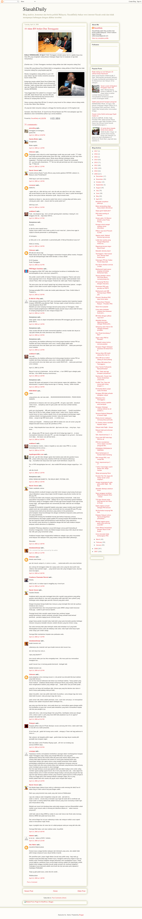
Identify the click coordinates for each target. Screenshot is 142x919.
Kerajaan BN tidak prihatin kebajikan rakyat (104, 394)
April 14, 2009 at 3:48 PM (36, 544)
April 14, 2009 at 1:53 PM (36, 207)
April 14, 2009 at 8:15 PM (36, 670)
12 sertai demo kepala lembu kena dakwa (108, 129)
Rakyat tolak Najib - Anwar (104, 427)
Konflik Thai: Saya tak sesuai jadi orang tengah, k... (103, 384)
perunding (32, 128)
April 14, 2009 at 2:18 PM (36, 324)
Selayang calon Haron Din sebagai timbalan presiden (104, 328)
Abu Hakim (32, 844)
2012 (96, 165)
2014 (96, 159)
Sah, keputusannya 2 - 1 (104, 434)
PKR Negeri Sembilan (36, 268)
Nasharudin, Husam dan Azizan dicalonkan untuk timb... (104, 377)
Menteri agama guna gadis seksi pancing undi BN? (103, 523)
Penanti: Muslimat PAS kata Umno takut (103, 298)
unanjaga (32, 751)
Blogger (81, 915)
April (97, 199)
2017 (96, 151)
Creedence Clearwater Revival (38, 577)
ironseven (32, 185)
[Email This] (51, 118)
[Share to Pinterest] (59, 118)
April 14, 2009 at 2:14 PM (36, 313)
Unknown (32, 152)
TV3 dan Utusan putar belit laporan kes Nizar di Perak (104, 501)
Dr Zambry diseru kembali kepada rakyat (104, 423)
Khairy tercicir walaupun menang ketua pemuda (104, 419)
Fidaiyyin (32, 723)
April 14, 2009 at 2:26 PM (36, 376)
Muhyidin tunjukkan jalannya (102, 202)
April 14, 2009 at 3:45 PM (36, 482)
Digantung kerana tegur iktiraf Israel (103, 247)
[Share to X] (55, 118)
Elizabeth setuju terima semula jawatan (103, 343)
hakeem (31, 835)
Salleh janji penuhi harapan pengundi (104, 102)
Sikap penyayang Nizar (103, 473)
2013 (96, 162)
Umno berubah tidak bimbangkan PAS (102, 535)
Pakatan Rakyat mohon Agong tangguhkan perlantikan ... (103, 516)
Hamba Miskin (33, 139)
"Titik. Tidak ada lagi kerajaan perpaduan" (103, 372)
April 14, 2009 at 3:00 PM (36, 439)
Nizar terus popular (102, 306)
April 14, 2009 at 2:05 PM (36, 294)
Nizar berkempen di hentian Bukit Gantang (104, 454)
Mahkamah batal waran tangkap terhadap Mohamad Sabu (103, 271)
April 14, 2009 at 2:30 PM (36, 387)
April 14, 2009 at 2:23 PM (36, 350)
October (99, 182)
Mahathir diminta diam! (103, 251)
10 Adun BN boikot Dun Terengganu (103, 363)
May (97, 196)
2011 (96, 168)
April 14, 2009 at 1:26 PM (36, 181)
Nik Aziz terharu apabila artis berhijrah (103, 403)
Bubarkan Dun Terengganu (100, 399)
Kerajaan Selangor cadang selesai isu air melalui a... (103, 408)
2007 (96, 551)
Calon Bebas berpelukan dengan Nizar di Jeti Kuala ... (104, 529)
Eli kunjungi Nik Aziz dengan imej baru (102, 282)
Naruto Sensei (33, 170)
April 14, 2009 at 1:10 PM (36, 148)
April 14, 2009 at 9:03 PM (36, 747)
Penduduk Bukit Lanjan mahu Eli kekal (103, 389)
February (99, 542)
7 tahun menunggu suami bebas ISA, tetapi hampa (104, 468)
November (99, 179)
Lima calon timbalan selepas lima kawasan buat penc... (104, 311)
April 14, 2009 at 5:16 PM (36, 586)
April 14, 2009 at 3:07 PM (36, 450)
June (98, 193)
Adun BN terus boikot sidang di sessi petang (104, 358)
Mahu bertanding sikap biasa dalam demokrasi (104, 207)
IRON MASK (33, 391)
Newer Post (28, 891)
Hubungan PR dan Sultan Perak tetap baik (104, 261)
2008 (96, 548)
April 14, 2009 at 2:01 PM (36, 265)
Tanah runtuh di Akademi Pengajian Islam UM (109, 87)
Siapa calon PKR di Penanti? (102, 338)
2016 (96, 154)
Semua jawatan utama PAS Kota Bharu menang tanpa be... (103, 277)
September (100, 185)
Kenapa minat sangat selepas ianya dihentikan (103, 226)
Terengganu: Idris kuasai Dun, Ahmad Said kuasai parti (104, 255)
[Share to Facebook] (57, 118)
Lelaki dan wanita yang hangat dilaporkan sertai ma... (103, 241)
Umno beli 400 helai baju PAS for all (104, 438)
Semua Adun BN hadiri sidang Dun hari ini (103, 354)
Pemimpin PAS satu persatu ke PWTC (102, 287)
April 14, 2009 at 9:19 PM (36, 781)
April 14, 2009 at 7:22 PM (36, 637)
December (99, 176)
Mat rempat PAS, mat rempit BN (103, 458)
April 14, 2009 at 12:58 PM (37, 135)
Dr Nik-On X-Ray (34, 298)
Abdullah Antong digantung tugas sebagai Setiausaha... (103, 322)
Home (55, 891)
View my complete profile (100, 38)
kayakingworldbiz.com (36, 454)
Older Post (81, 891)
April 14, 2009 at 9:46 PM (36, 831)
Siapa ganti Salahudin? (103, 211)
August (98, 188)
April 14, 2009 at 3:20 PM (36, 473)
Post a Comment (32, 882)
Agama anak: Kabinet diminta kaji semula (103, 236)
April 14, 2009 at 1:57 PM (36, 218)
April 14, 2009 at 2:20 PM (36, 335)
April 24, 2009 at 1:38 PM (36, 878)
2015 (96, 157)
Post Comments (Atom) (59, 898)
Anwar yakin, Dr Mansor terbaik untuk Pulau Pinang (103, 219)
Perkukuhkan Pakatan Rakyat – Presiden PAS (104, 303)
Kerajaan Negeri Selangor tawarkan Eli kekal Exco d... (104, 348)
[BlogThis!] (53, 118)
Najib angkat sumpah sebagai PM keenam (103, 506)
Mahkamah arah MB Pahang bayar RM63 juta (103, 292)
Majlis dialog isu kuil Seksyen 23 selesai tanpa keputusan (102, 72)
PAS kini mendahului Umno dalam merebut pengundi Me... (104, 443)
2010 (96, 171)
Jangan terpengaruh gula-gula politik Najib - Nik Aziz (104, 484)
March (98, 539)
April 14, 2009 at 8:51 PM (36, 719)
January (99, 545)
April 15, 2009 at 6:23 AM (36, 840)
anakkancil (32, 211)
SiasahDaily (35, 8)
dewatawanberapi (34, 548)
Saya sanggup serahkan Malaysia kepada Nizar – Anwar (104, 495)
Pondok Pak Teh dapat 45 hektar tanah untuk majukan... (104, 477)
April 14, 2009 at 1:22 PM (36, 166)
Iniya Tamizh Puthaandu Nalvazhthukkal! (103, 367)
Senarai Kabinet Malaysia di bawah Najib (104, 414)
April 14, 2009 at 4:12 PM (36, 553)
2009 (96, 174)
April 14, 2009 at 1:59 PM (36, 246)
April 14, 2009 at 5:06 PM (36, 573)
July (97, 190)
